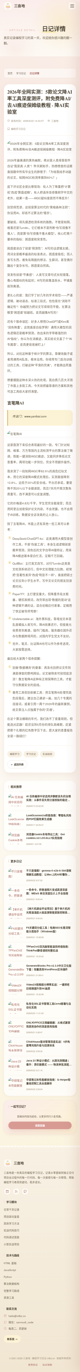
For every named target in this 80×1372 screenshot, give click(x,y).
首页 (10, 73)
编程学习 (15, 754)
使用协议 (33, 1364)
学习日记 (21, 73)
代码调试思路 (11, 1237)
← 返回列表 (17, 764)
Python (8, 1277)
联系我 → (12, 1339)
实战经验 (47, 754)
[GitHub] (25, 1191)
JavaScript (10, 1270)
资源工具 (9, 1297)
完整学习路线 (11, 1290)
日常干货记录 (11, 1209)
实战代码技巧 (11, 1230)
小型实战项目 (11, 1244)
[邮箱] (7, 1191)
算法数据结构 (11, 1283)
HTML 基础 (10, 1263)
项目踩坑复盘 (11, 1216)
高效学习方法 (11, 1223)
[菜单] (72, 6)
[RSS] (16, 1191)
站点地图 (47, 1364)
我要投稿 (40, 1125)
